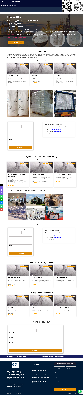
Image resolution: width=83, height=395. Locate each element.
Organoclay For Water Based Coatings (38, 382)
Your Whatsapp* (12, 332)
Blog (31, 9)
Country (22, 123)
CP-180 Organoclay (14, 277)
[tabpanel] (41, 207)
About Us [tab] (19, 190)
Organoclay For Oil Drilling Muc (39, 370)
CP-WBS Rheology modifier (63, 174)
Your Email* (11, 134)
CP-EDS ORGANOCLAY (62, 277)
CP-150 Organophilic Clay (63, 308)
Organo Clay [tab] (42, 190)
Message (10, 139)
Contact (53, 9)
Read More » (11, 84)
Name (10, 123)
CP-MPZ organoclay (38, 76)
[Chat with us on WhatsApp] (80, 391)
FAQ (46, 9)
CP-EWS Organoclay (38, 174)
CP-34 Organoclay (37, 277)
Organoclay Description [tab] (30, 190)
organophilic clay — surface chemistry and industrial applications (22, 35)
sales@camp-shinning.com (9, 5)
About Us (39, 9)
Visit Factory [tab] (11, 190)
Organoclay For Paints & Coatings (40, 374)
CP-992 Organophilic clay (15, 308)
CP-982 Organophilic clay (39, 308)
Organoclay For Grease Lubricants (40, 377)
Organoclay (22, 9)
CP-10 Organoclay (13, 76)
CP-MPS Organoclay (61, 76)
